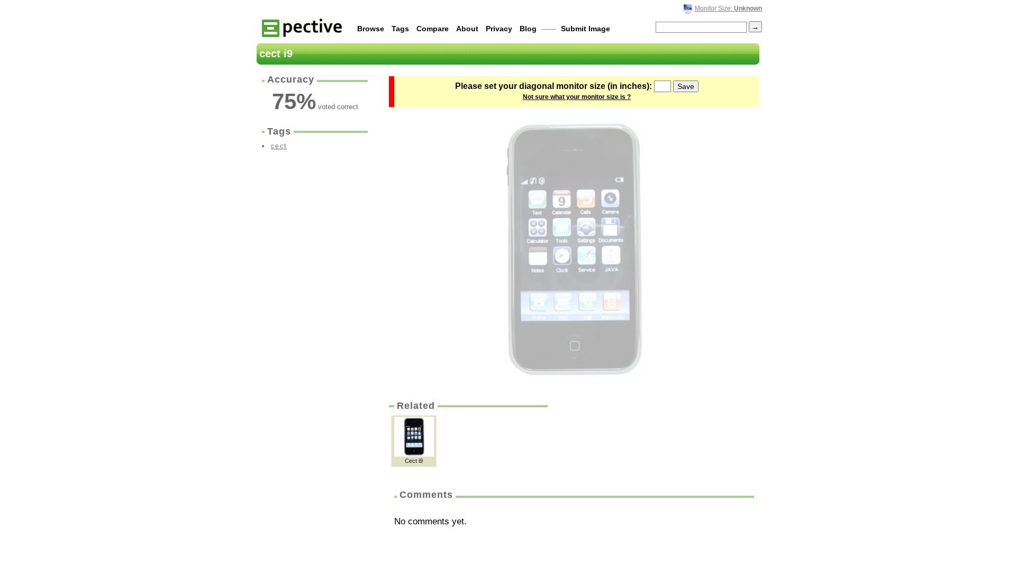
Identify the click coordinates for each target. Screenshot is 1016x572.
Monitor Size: (728, 8)
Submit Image (585, 28)
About (467, 28)
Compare (432, 28)
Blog (528, 28)
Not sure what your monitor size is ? (577, 97)
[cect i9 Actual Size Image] (574, 250)
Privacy (499, 28)
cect (279, 146)
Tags (400, 28)
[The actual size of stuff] (301, 27)
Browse (370, 28)
